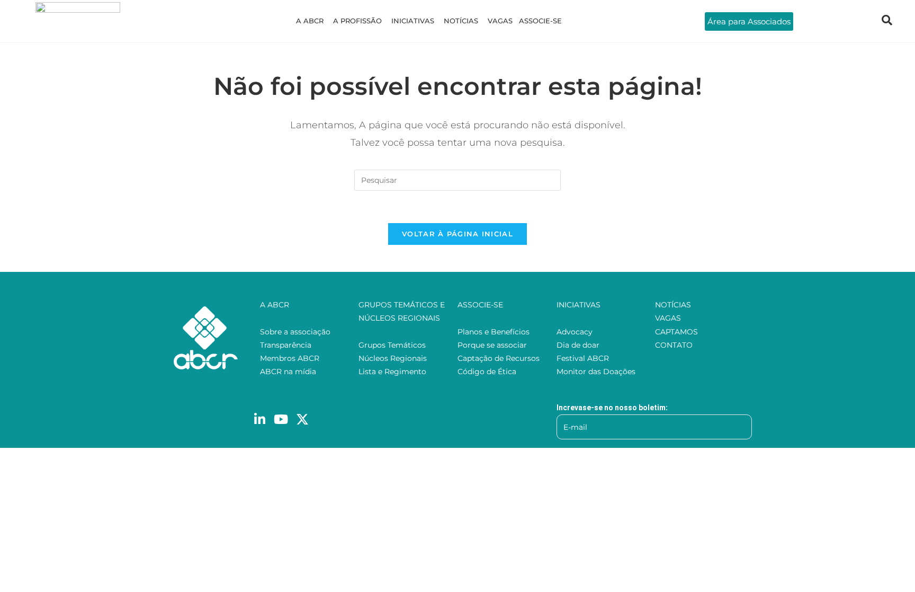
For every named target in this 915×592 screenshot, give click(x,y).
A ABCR (310, 20)
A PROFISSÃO (357, 20)
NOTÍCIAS (461, 20)
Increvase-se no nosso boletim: (612, 407)
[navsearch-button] (887, 21)
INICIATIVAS (412, 20)
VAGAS (500, 20)
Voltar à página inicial (457, 233)
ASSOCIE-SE (540, 20)
